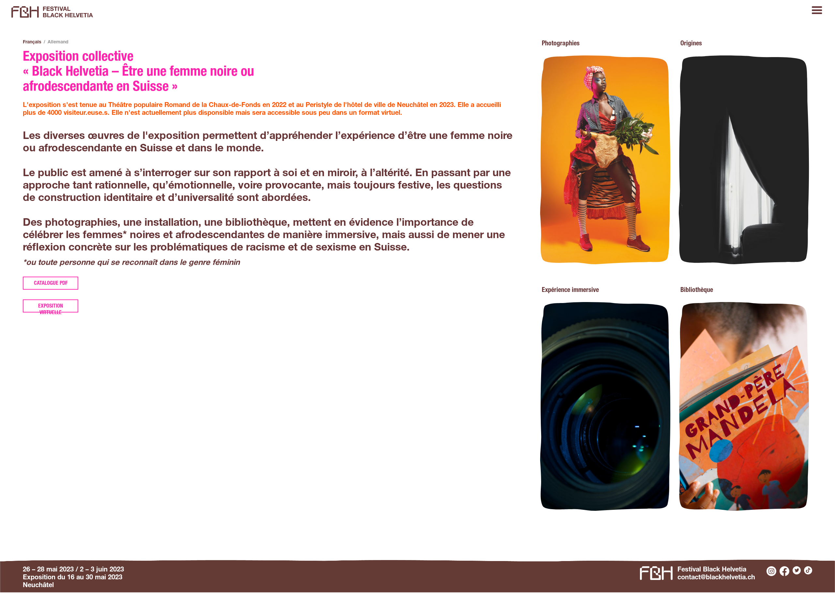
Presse (522, 43)
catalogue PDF (51, 283)
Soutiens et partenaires (797, 43)
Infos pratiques (103, 43)
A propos (393, 43)
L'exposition (66, 43)
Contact (650, 43)
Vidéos (264, 43)
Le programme (28, 43)
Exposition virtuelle (50, 308)
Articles (241, 43)
